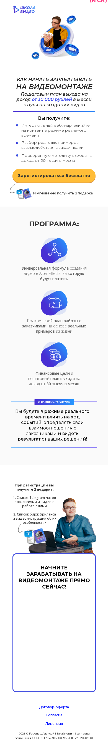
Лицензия (54, 724)
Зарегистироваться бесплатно (54, 175)
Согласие (54, 715)
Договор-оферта (54, 707)
